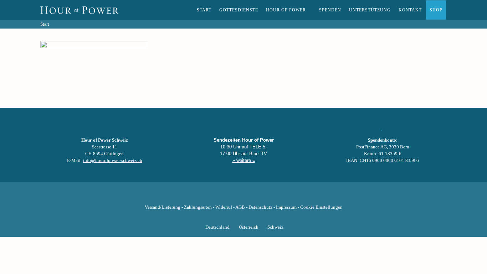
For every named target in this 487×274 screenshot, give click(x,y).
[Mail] (280, 196)
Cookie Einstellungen (321, 207)
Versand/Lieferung (162, 207)
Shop (436, 9)
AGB (240, 207)
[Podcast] (267, 196)
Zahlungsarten (198, 207)
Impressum (286, 207)
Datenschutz (260, 207)
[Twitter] (219, 196)
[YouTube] (231, 196)
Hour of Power (286, 9)
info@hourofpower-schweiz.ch (112, 160)
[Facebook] (207, 196)
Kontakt (410, 9)
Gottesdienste (238, 9)
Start (204, 9)
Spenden (330, 9)
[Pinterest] (255, 196)
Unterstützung (370, 9)
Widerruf (223, 207)
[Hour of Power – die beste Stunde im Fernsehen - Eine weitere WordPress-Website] (79, 10)
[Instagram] (243, 196)
